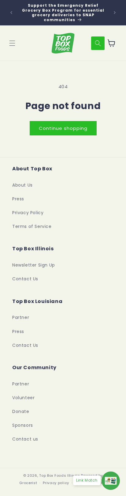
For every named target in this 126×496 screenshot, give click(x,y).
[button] (12, 43)
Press (18, 199)
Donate (20, 411)
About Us (22, 185)
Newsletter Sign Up (33, 265)
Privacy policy (56, 482)
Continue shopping (63, 128)
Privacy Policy (27, 213)
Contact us (25, 439)
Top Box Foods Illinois (59, 475)
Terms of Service (32, 226)
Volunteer (23, 398)
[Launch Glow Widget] (111, 480)
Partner (20, 317)
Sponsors (22, 425)
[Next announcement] (114, 12)
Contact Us (25, 279)
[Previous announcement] (11, 12)
